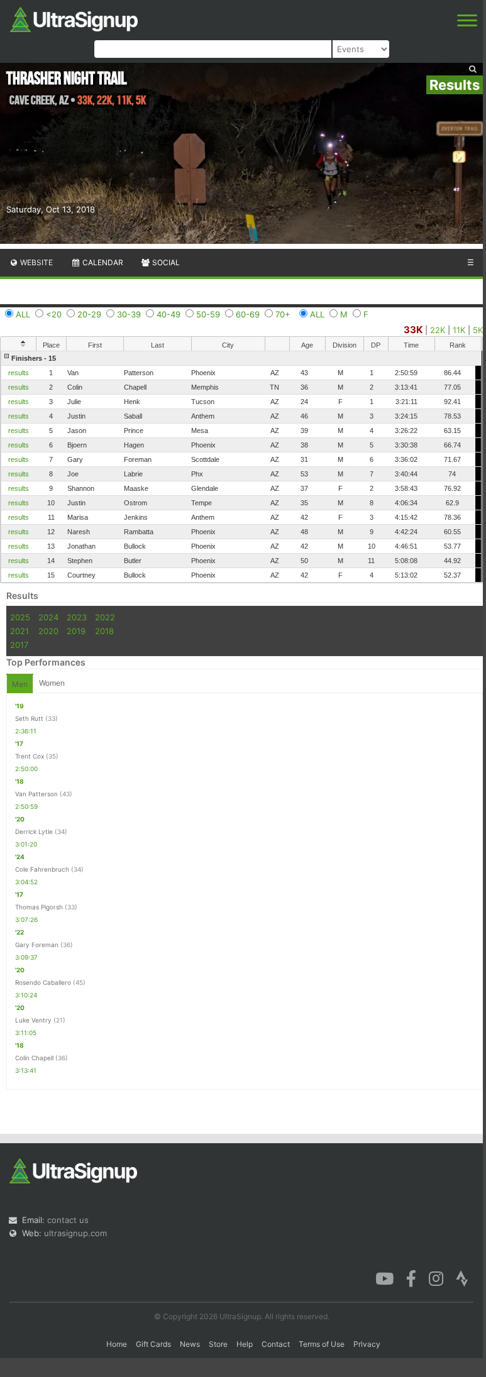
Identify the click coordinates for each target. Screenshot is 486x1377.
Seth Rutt (29, 718)
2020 (48, 631)
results (18, 372)
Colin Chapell (34, 1058)
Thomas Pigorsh (39, 907)
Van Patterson (36, 794)
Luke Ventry (33, 1020)
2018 (104, 631)
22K (437, 330)
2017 (19, 645)
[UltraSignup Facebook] (411, 1278)
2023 (77, 617)
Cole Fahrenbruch (42, 869)
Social (165, 262)
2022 (105, 617)
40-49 (168, 314)
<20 (54, 314)
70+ (282, 314)
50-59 (208, 314)
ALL (23, 314)
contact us (68, 1220)
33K (413, 330)
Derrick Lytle (34, 831)
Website (35, 262)
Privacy (366, 1344)
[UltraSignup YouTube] (384, 1278)
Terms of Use (322, 1344)
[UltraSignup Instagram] (436, 1278)
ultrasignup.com (75, 1233)
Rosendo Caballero (43, 982)
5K (478, 330)
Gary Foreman (36, 944)
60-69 (248, 314)
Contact (276, 1344)
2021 (19, 631)
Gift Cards (153, 1344)
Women (52, 683)
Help (244, 1344)
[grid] (241, 467)
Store (218, 1344)
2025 (20, 617)
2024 (48, 617)
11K (459, 330)
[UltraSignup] (74, 18)
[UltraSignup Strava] (462, 1278)
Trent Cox (29, 756)
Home (116, 1344)
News (190, 1344)
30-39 (129, 314)
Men (20, 684)
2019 (76, 631)
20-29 (89, 314)
